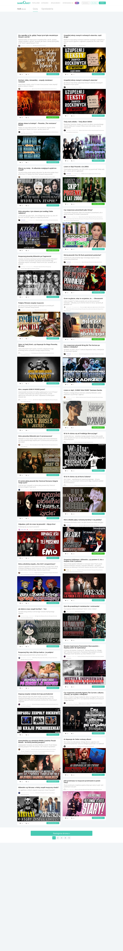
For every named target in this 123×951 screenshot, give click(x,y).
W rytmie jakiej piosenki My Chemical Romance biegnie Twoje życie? (38, 482)
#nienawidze (51, 88)
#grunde (89, 703)
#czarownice (40, 572)
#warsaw (29, 401)
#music (52, 399)
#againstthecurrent (83, 703)
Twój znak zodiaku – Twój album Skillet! (78, 122)
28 (28, 475)
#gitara (86, 307)
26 (28, 205)
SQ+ (77, 2)
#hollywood (99, 217)
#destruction (50, 749)
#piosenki (41, 266)
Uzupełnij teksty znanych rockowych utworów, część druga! (83, 36)
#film (36, 45)
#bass (36, 657)
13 (73, 249)
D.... (67, 442)
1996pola (68, 217)
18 (73, 116)
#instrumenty (75, 309)
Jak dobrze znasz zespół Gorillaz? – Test (32, 609)
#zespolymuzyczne (25, 794)
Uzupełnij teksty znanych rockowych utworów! (80, 80)
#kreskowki (55, 572)
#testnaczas (84, 704)
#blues (80, 217)
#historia (84, 656)
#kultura (77, 789)
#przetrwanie (42, 529)
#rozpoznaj (48, 266)
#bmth (80, 354)
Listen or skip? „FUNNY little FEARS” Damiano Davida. (83, 390)
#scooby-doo (41, 574)
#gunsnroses (42, 399)
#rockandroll (24, 706)
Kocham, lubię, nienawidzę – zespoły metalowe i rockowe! (35, 81)
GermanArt (23, 657)
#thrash (41, 753)
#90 (34, 45)
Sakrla (22, 489)
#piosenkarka (100, 218)
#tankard (37, 753)
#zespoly (29, 706)
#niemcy (48, 751)
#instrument (69, 309)
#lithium (41, 353)
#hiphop (43, 616)
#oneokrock (92, 262)
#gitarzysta (90, 307)
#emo (31, 489)
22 (73, 471)
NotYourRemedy (24, 572)
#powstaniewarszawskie (98, 656)
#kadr (93, 354)
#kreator (23, 751)
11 (73, 292)
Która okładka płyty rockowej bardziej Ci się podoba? (83, 520)
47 (28, 518)
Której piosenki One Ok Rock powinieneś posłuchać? (82, 255)
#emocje (76, 442)
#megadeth (27, 751)
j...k (21, 353)
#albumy (81, 746)
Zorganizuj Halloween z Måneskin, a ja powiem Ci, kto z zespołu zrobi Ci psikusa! (84, 560)
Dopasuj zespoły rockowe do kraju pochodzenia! (35, 694)
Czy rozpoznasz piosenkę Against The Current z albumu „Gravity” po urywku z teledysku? (84, 693)
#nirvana (45, 353)
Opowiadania (68, 3)
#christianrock (37, 132)
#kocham (40, 88)
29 (73, 514)
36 (73, 640)
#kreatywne (87, 218)
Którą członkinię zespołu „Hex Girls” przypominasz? (36, 564)
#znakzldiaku (75, 132)
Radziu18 (68, 45)
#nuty (87, 309)
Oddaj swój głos (52, 117)
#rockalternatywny (70, 704)
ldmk (67, 611)
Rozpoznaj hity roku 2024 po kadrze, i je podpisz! (35, 652)
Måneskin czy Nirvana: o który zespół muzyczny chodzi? (38, 787)
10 (28, 558)
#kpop (47, 220)
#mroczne (23, 574)
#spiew (65, 310)
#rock (44, 45)
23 (28, 781)
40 (28, 117)
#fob (36, 177)
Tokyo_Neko (23, 529)
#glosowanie (35, 88)
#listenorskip (98, 173)
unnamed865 (24, 399)
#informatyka (69, 218)
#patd (45, 177)
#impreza (79, 570)
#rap (24, 221)
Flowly (67, 570)
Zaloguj (94, 3)
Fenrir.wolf (68, 307)
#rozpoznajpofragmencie (26, 268)
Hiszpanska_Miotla (25, 792)
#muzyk (80, 309)
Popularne (36, 3)
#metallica (35, 751)
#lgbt (43, 444)
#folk (87, 217)
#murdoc (47, 616)
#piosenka (46, 132)
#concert (37, 399)
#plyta (95, 525)
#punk (48, 177)
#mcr (38, 177)
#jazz (41, 657)
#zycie (55, 489)
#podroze (55, 444)
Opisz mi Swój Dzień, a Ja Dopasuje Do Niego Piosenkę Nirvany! (37, 345)
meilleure (23, 45)
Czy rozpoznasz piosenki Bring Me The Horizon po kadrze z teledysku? (82, 346)
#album (33, 177)
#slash (25, 401)
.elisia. (22, 444)
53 (28, 823)
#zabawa (77, 571)
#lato (44, 657)
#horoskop (91, 130)
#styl (75, 220)
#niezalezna (94, 703)
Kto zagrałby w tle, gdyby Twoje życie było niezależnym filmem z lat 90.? (38, 36)
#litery (46, 657)
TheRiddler (23, 220)
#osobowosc (40, 45)
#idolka (102, 307)
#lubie (43, 88)
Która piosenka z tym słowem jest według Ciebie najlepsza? (35, 212)
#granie (37, 444)
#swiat (77, 220)
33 (73, 204)
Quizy (35, 8)
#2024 (33, 657)
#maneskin (36, 266)
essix (22, 177)
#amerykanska (39, 749)
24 (28, 250)
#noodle (55, 616)
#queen (88, 442)
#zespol (37, 268)
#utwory (34, 268)
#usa (44, 753)
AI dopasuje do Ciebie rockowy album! (77, 739)
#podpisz (23, 659)
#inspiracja (76, 485)
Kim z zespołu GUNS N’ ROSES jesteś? (31, 389)
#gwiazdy (91, 217)
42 (28, 735)
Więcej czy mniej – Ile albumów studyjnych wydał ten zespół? (37, 169)
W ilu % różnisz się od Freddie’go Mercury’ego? (80, 433)
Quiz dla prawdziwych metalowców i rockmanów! (81, 606)
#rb (67, 220)
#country (84, 217)
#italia (40, 444)
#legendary (47, 399)
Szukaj (86, 3)
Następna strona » (61, 833)
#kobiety (77, 218)
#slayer (33, 753)
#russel (25, 617)
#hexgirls (51, 572)
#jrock (83, 262)
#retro (97, 789)
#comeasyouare (35, 353)
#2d (36, 616)
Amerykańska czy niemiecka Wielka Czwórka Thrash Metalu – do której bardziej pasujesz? (37, 741)
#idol (100, 307)
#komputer (81, 218)
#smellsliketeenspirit (25, 355)
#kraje (33, 704)
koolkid (68, 397)
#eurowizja (32, 444)
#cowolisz (38, 220)
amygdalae (23, 310)
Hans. (22, 88)
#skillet (53, 132)
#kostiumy (84, 570)
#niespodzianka (99, 570)
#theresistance (29, 133)
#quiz (71, 571)
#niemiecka (52, 751)
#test (25, 133)
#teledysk (77, 704)
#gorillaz (39, 616)
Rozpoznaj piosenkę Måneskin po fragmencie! (34, 256)
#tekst (22, 133)
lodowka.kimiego (24, 616)
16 (28, 74)
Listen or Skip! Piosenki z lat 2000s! (76, 167)
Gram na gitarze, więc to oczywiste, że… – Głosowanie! (83, 298)
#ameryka (33, 749)
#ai (78, 746)
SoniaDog (23, 132)
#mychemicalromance (42, 489)
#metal (46, 88)
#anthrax (44, 749)
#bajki (36, 572)
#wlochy (25, 446)
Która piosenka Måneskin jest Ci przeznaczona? (35, 436)
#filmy (36, 310)
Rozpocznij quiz (52, 74)
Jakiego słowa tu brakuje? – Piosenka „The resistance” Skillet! (37, 124)
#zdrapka (68, 264)
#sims (72, 220)
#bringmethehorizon (87, 354)
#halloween (46, 572)
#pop (22, 221)
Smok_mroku (69, 703)
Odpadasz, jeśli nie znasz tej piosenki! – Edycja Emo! (36, 524)
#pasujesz (26, 753)
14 (28, 383)
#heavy (54, 749)
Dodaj (102, 2)
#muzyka (42, 132)
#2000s (83, 173)
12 (73, 74)
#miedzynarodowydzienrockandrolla (43, 704)
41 (73, 687)
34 (28, 646)
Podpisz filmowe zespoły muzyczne (31, 303)
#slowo (56, 132)
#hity (39, 657)
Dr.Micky (23, 749)
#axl (34, 399)
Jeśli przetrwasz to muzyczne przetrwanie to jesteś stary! (82, 781)
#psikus (68, 571)
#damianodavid (83, 397)
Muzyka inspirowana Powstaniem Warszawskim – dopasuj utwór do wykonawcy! (81, 647)
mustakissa (23, 704)
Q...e (67, 789)
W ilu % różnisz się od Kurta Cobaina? (77, 477)
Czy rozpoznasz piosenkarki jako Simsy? (78, 210)
